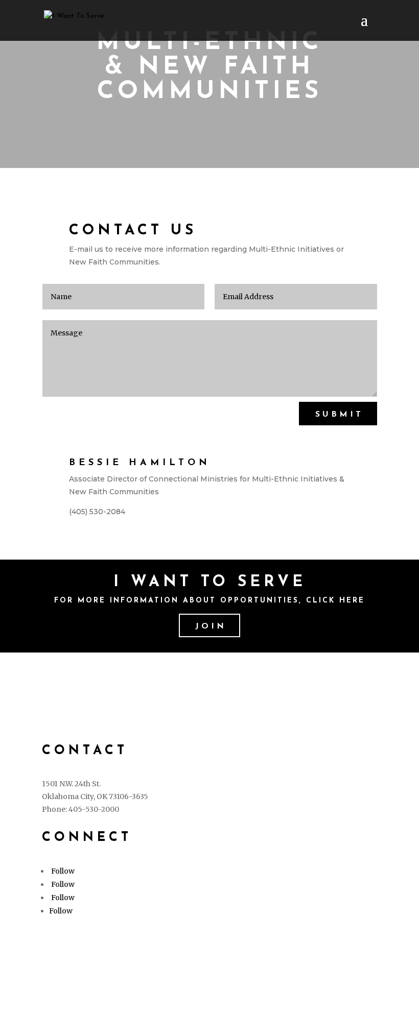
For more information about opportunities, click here (209, 601)
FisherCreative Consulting (138, 966)
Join (210, 626)
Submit (339, 415)
